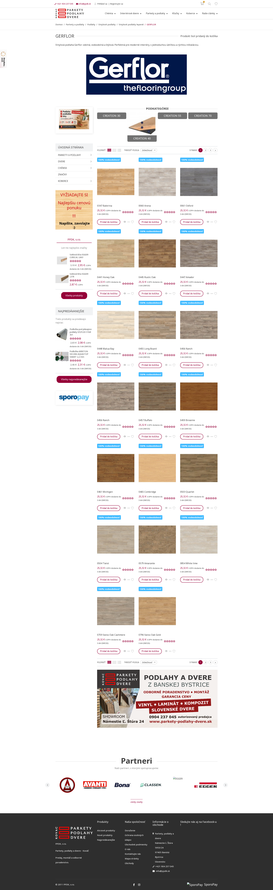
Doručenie (130, 830)
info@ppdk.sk (84, 3)
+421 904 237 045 (64, 3)
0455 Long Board (148, 348)
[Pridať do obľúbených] (132, 222)
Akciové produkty (106, 830)
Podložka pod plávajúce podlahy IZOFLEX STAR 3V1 (81, 332)
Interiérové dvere (129, 13)
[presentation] (47, 785)
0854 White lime (188, 563)
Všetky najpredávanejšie (74, 379)
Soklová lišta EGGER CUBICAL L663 (79, 256)
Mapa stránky (132, 858)
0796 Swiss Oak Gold (150, 634)
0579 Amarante (147, 563)
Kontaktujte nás (133, 853)
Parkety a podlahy (156, 13)
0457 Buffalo (145, 420)
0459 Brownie (187, 420)
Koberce (191, 13)
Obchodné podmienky (136, 844)
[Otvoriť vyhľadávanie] (209, 4)
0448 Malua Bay (105, 348)
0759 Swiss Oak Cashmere (111, 634)
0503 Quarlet (187, 491)
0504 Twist (103, 563)
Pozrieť (101, 150)
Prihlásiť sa (102, 3)
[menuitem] (110, 13)
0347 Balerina (104, 205)
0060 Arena (145, 205)
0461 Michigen (105, 491)
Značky (62, 174)
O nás (127, 849)
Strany (193, 150)
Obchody (129, 863)
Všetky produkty (74, 295)
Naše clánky (209, 13)
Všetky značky (137, 802)
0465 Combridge (147, 491)
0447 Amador (187, 277)
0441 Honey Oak (105, 277)
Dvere (61, 161)
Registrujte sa (116, 3)
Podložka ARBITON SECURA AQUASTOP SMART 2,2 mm (79, 354)
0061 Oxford (186, 205)
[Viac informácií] (128, 222)
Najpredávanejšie (106, 839)
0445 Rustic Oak (147, 277)
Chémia (109, 13)
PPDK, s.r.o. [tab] (74, 239)
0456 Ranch (186, 348)
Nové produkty (104, 835)
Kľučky (176, 13)
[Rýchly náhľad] (125, 222)
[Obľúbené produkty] (216, 3)
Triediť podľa (131, 150)
